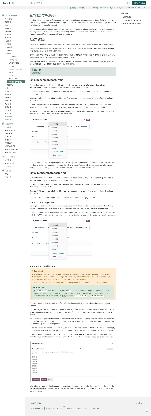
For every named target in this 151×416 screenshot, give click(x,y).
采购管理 (8, 38)
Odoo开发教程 (10, 157)
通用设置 (8, 119)
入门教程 (8, 160)
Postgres (120, 8)
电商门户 (8, 25)
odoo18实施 (94, 8)
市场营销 (8, 34)
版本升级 (8, 140)
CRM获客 (8, 31)
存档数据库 (9, 143)
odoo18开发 (104, 8)
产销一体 (8, 100)
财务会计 (8, 107)
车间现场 (10, 85)
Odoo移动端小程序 (11, 149)
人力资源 (8, 110)
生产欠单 (11, 66)
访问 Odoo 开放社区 (91, 408)
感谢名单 (8, 171)
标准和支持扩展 (10, 146)
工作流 (9, 53)
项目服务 (8, 104)
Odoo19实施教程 (11, 16)
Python (112, 8)
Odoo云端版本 (10, 130)
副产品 (11, 75)
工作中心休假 (13, 60)
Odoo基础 (8, 19)
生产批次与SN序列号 (15, 82)
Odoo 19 (141, 8)
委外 (8, 88)
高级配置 (10, 50)
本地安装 (8, 136)
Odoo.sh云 (8, 133)
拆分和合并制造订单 (15, 69)
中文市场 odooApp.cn (54, 408)
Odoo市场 (81, 8)
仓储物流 (8, 41)
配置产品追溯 (127, 17)
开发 (6, 174)
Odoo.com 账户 (10, 152)
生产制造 (8, 44)
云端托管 (8, 127)
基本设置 (10, 47)
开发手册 (8, 166)
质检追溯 (8, 94)
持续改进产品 (13, 78)
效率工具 (8, 113)
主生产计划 (12, 56)
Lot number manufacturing (132, 20)
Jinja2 (128, 8)
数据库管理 (9, 124)
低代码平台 (8, 116)
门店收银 (8, 28)
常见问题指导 (9, 163)
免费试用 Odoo (139, 3)
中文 (133, 8)
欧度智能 (73, 8)
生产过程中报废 (14, 63)
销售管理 (8, 22)
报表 (8, 91)
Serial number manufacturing (132, 23)
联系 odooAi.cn (37, 408)
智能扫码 (8, 97)
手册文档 (8, 177)
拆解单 (11, 72)
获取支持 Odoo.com (73, 408)
